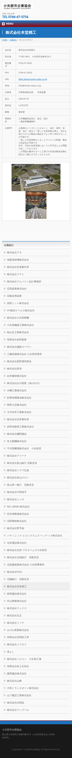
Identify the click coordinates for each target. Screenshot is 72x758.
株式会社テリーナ (17, 455)
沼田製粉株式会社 (17, 521)
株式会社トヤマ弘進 (18, 470)
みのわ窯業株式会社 (18, 630)
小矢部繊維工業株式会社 (20, 325)
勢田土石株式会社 (17, 404)
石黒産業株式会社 (17, 288)
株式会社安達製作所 (18, 267)
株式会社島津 (14, 368)
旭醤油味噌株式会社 (18, 259)
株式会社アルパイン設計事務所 (24, 281)
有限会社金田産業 (17, 339)
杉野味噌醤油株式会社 (19, 397)
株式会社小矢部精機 (18, 317)
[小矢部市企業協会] (17, 6)
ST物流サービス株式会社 (21, 310)
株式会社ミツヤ (15, 622)
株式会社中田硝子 (17, 492)
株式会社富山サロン (18, 477)
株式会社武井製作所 (18, 419)
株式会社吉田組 (15, 702)
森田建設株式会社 (17, 673)
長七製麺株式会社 (17, 441)
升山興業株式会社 (17, 601)
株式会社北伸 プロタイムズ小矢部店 (27, 550)
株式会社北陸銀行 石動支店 (23, 557)
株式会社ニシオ (15, 499)
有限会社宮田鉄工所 (18, 637)
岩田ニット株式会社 (18, 303)
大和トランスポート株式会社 (23, 688)
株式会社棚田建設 (17, 433)
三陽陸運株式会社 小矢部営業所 (24, 354)
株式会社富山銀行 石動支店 (22, 463)
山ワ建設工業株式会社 (19, 695)
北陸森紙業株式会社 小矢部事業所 (25, 564)
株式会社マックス (17, 608)
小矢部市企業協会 (32, 749)
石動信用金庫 (14, 296)
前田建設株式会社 (17, 593)
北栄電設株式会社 (17, 542)
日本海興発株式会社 (18, 513)
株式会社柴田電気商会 (19, 361)
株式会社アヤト (15, 274)
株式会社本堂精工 (17, 586)
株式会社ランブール (18, 709)
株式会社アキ (14, 252)
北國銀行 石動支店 (18, 579)
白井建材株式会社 (17, 375)
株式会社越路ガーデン (19, 346)
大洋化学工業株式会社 (19, 412)
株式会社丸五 (14, 615)
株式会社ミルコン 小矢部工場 (24, 659)
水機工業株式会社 (17, 390)
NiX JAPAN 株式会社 (18, 506)
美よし (10, 651)
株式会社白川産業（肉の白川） (24, 383)
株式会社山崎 (14, 680)
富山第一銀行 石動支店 (20, 484)
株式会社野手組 (15, 528)
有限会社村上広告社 (18, 666)
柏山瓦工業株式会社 (18, 332)
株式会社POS (14, 571)
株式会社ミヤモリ (17, 644)
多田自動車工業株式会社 (20, 426)
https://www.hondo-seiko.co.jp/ (33, 79)
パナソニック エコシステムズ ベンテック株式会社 (38, 535)
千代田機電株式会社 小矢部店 (24, 448)
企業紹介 (9, 245)
